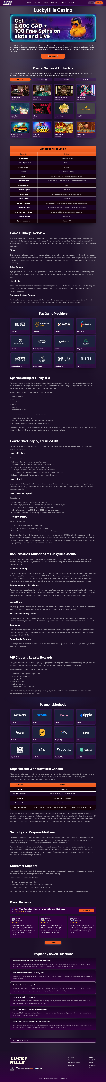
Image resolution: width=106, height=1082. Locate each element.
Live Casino (40, 79)
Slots (84, 79)
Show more (53, 942)
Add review (86, 910)
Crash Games (63, 79)
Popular (19, 79)
